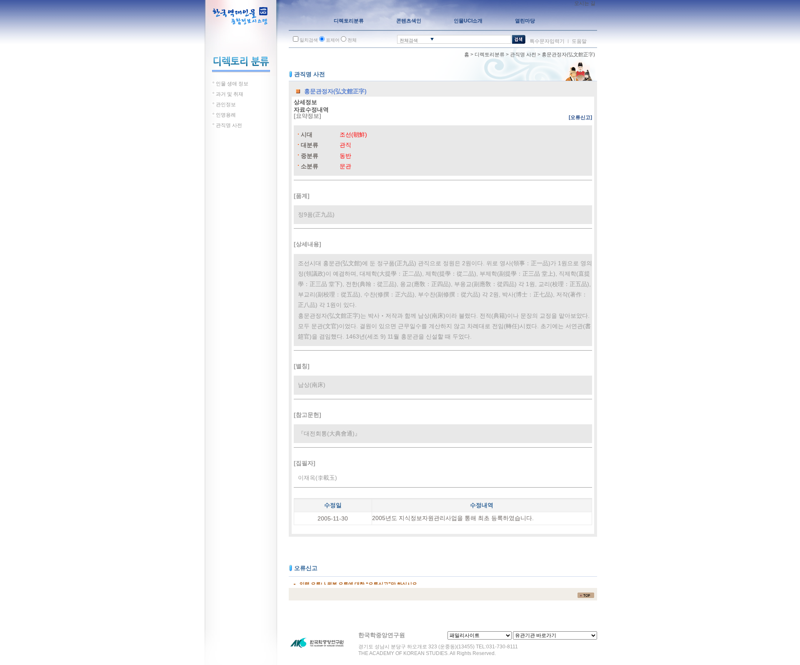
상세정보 (305, 102)
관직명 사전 (523, 54)
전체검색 (409, 40)
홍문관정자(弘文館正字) (568, 54)
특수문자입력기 (547, 41)
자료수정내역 (311, 109)
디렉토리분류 (490, 54)
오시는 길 (584, 3)
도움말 (579, 41)
